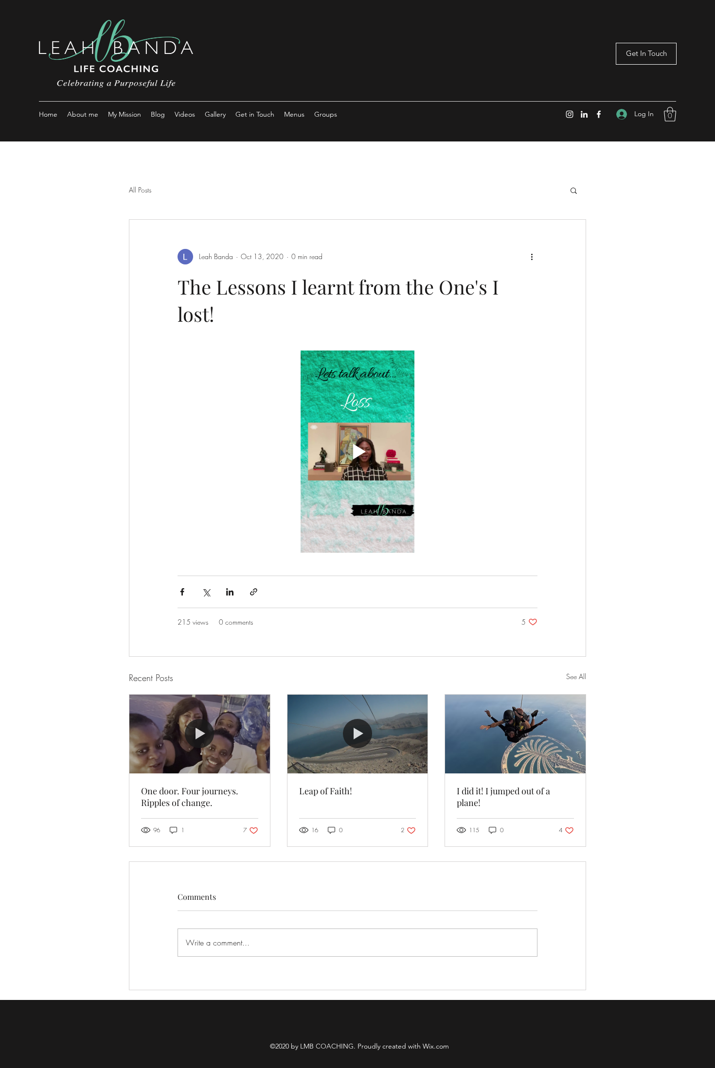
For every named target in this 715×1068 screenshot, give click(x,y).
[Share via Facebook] (182, 591)
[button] (670, 114)
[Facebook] (599, 114)
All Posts (140, 189)
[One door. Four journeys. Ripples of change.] (199, 734)
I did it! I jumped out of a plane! (503, 796)
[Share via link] (253, 591)
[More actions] (531, 257)
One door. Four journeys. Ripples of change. (189, 796)
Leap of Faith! (325, 791)
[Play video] (357, 451)
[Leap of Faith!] (357, 734)
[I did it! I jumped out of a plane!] (515, 734)
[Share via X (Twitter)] (206, 591)
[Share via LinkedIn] (229, 591)
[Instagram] (569, 114)
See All (576, 676)
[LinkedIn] (584, 114)
